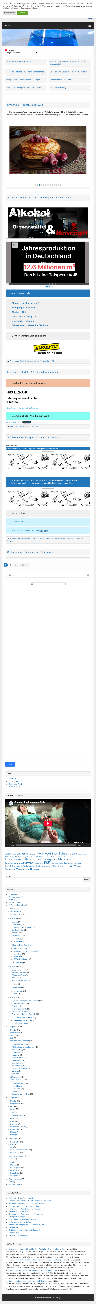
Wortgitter (14, 1175)
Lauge (49, 860)
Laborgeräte (13, 1227)
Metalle (17, 939)
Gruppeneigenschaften (20, 1094)
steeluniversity (24, 408)
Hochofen (35, 426)
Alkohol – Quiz (19, 312)
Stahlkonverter (46, 866)
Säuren (12, 1119)
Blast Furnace (12, 408)
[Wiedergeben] (8, 845)
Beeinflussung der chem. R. (24, 1020)
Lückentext (14, 1170)
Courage (58, 1298)
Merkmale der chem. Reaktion (25, 951)
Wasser (10, 869)
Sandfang (31, 866)
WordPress (47, 1298)
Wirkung (43, 361)
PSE (47, 863)
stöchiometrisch (68, 538)
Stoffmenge (39, 538)
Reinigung (19, 866)
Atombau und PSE (19, 972)
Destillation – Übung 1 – (24, 317)
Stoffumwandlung (20, 948)
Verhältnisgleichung (28, 538)
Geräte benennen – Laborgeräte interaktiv (25, 1230)
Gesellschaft (34, 361)
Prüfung (12, 900)
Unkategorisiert (14, 902)
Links (55, 860)
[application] (48, 823)
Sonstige (15, 1071)
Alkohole (13, 1124)
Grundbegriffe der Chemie (27, 857)
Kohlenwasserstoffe (16, 859)
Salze (12, 1109)
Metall (62, 859)
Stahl (29, 426)
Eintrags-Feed (14, 781)
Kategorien (12, 51)
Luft (11, 1038)
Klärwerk (66, 857)
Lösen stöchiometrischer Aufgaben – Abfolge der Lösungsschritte (33, 449)
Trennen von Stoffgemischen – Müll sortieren (24, 88)
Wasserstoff (24, 869)
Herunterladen (26, 422)
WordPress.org (14, 787)
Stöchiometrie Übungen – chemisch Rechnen (68, 72)
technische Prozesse (22, 1023)
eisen (24, 426)
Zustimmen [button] (22, 13)
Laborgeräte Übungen (59, 88)
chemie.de (16, 1244)
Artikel (11, 1182)
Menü (7, 25)
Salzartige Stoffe (18, 970)
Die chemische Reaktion (21, 945)
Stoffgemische (15, 911)
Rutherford (16, 1089)
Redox (67, 863)
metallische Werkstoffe (19, 1150)
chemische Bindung (19, 1003)
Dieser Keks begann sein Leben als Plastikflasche (27, 1281)
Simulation (13, 894)
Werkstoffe (36, 869)
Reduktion (10, 866)
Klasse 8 (13, 918)
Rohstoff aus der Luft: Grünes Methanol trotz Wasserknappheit (33, 1270)
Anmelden (12, 779)
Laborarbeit (16, 925)
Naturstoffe (14, 1152)
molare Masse (57, 538)
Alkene (14, 854)
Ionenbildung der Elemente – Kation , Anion (25, 1219)
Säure (72, 866)
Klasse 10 (14, 997)
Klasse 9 (13, 966)
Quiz (10, 1159)
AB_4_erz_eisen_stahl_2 (13, 422)
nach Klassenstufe (15, 915)
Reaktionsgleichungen (20, 1068)
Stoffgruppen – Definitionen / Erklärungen (23, 80)
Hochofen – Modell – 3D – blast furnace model (25, 72)
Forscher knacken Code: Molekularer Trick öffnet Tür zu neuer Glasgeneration (38, 1260)
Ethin (84, 854)
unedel (79, 866)
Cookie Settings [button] (9, 13)
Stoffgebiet (13, 1027)
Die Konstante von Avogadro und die (29, 530)
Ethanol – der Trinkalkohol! (25, 303)
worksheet (14, 1162)
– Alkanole (23, 308)
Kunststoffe (37, 859)
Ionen (50, 856)
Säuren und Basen (19, 975)
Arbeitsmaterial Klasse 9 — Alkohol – (30, 325)
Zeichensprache (14, 897)
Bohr (62, 853)
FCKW (7, 857)
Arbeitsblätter (30, 854)
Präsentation (14, 361)
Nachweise (16, 1074)
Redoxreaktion (76, 863)
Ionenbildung (58, 857)
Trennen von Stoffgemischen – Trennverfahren (26, 1225)
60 (23, 565)
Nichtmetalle (19, 941)
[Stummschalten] (84, 845)
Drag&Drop (14, 1173)
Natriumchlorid (17, 1115)
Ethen (80, 854)
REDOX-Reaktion (20, 959)
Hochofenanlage (16, 426)
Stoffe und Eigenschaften (21, 927)
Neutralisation (12, 863)
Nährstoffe (14, 1132)
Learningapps (15, 1168)
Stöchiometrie (15, 538)
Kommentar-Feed (15, 784)
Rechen (61, 863)
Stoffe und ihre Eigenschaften (20, 1222)
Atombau (15, 933)
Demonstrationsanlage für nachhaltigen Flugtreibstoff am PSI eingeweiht (36, 1249)
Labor (12, 909)
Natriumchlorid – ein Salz (60, 80)
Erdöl (74, 854)
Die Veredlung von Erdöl (18, 1235)
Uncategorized (14, 1184)
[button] (35, 185)
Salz (25, 866)
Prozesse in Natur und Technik (23, 1014)
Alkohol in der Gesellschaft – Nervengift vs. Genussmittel (39, 197)
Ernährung (16, 1006)
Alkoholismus (25, 361)
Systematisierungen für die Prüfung (25, 1001)
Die (18, 522)
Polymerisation (38, 863)
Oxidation (27, 863)
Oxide (12, 1106)
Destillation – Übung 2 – (24, 321)
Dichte (68, 854)
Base (54, 853)
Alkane (8, 854)
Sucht (49, 361)
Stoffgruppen (13, 1098)
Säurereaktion (17, 1063)
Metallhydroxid (71, 860)
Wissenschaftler (15, 1179)
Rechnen (48, 538)
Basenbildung (17, 1066)
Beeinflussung (17, 1050)
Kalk (15, 994)
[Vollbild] (88, 845)
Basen (12, 1121)
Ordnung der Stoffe (19, 1009)
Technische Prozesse (16, 1156)
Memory (13, 1165)
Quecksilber (54, 863)
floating (12, 857)
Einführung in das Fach (17, 905)
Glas (17, 857)
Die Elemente (17, 935)
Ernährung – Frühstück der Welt (19, 61)
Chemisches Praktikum (21, 1012)
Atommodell (44, 853)
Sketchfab (34, 408)
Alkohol (54, 361)
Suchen (8, 876)
